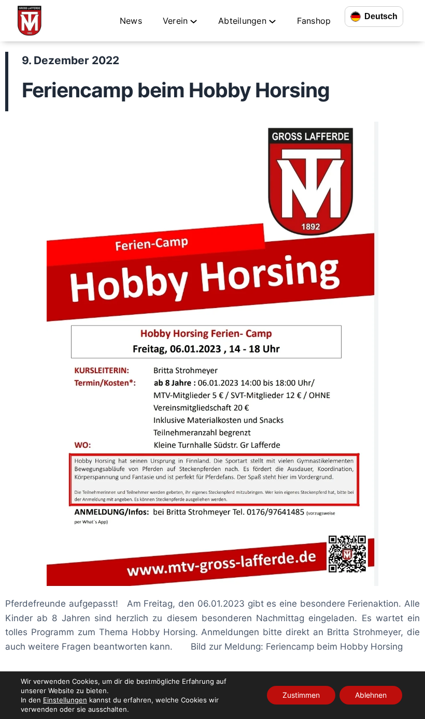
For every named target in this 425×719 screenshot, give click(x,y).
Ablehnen (371, 695)
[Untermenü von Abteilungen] (272, 21)
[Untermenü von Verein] (193, 21)
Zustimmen (301, 695)
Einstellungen (65, 700)
